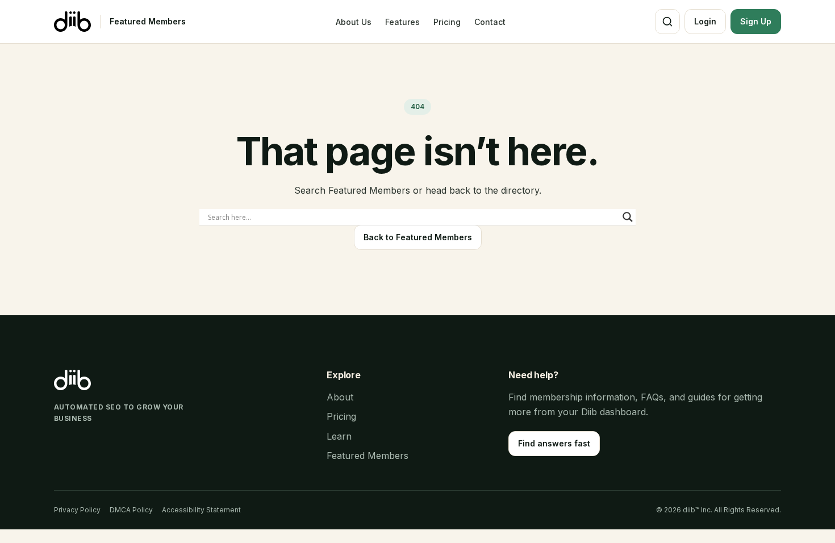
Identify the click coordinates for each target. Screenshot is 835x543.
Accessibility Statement (201, 510)
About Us (353, 22)
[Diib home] (72, 21)
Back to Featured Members (418, 237)
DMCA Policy (131, 510)
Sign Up (755, 21)
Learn (339, 436)
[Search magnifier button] (628, 217)
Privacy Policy (77, 510)
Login (705, 21)
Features (402, 22)
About (340, 397)
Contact (490, 22)
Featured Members (148, 21)
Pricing (447, 22)
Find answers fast (554, 443)
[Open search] (667, 21)
